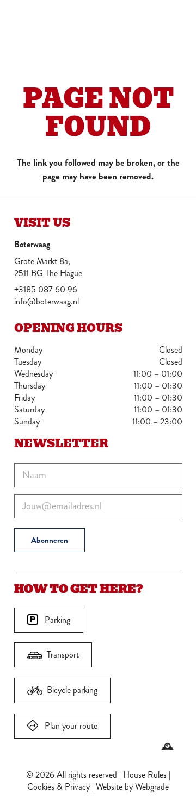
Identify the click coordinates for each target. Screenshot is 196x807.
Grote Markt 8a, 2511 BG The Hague (48, 267)
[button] (174, 21)
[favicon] (34, 21)
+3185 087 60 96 (45, 289)
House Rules (145, 774)
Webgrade (152, 786)
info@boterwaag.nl (46, 301)
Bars (142, 21)
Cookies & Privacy (58, 786)
